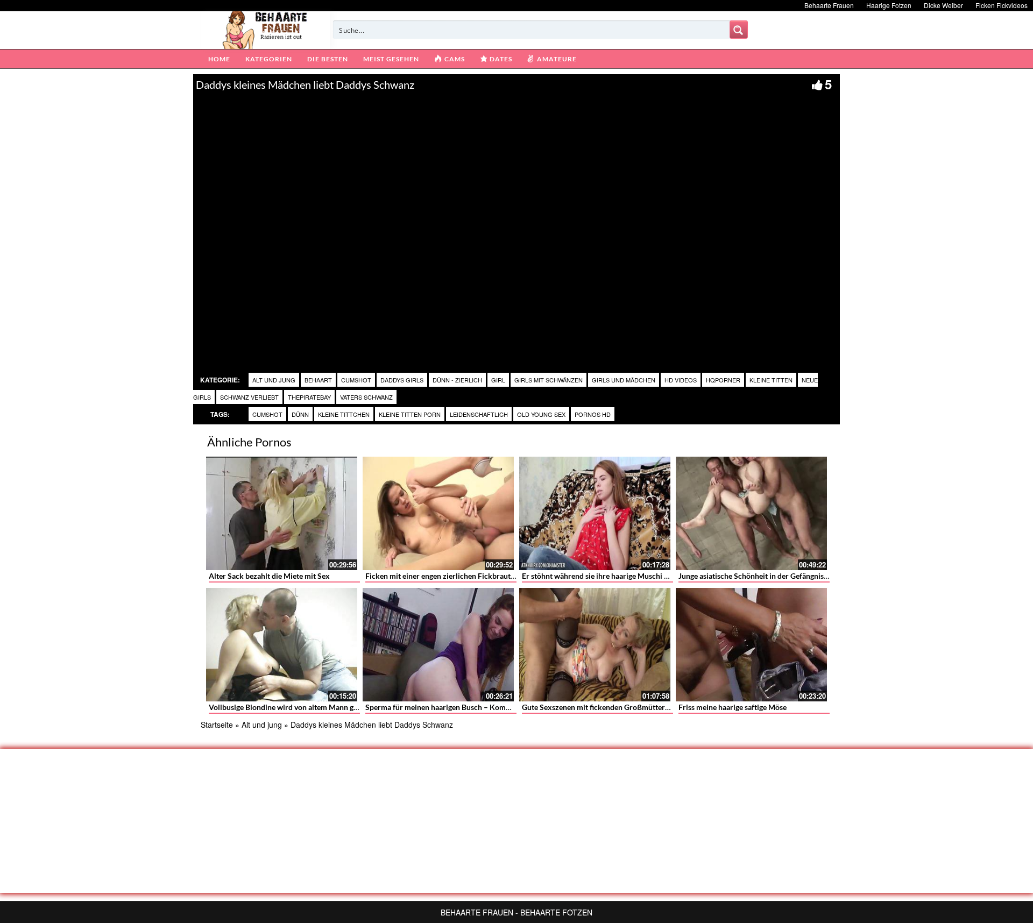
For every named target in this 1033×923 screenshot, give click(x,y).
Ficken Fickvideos (1001, 5)
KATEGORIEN (268, 59)
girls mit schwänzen (548, 379)
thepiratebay (309, 397)
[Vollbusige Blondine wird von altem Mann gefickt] (281, 644)
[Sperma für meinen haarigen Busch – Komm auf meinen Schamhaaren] (438, 644)
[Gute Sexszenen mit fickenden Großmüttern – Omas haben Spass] (594, 644)
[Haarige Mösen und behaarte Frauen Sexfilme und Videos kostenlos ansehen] (265, 29)
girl (498, 379)
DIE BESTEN (327, 59)
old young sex (541, 414)
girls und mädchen (623, 379)
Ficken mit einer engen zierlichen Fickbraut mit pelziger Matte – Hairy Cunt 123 (498, 575)
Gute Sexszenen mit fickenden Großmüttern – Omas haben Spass (630, 707)
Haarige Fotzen (888, 5)
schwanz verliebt (249, 397)
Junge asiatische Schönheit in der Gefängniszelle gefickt (771, 575)
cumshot (267, 414)
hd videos (680, 379)
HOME (219, 59)
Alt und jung (273, 379)
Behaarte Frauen (829, 5)
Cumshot (356, 379)
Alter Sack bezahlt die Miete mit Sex (269, 575)
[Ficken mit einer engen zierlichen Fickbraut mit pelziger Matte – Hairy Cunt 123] (438, 513)
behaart (318, 379)
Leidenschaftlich (479, 414)
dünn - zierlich (457, 379)
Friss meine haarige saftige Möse (732, 707)
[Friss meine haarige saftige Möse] (751, 644)
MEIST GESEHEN (391, 59)
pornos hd (593, 414)
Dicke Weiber (943, 5)
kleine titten (771, 379)
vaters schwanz (366, 397)
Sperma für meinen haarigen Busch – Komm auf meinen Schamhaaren (481, 707)
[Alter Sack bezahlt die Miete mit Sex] (281, 513)
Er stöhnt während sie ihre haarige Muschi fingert (604, 575)
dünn (300, 414)
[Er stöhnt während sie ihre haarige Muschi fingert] (594, 513)
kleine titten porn (410, 414)
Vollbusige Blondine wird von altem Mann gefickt (290, 707)
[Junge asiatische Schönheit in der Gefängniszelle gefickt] (751, 513)
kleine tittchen (344, 414)
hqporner (723, 379)
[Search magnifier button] (739, 29)
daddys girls (401, 379)
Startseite (217, 724)
